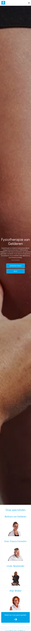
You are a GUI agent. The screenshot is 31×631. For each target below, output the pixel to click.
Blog (15, 271)
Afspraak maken (15, 266)
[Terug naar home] (3, 3)
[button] (29, 3)
